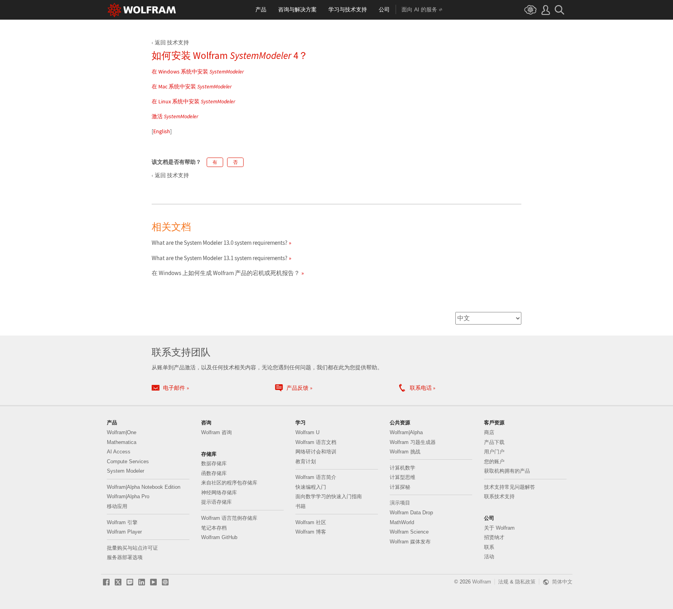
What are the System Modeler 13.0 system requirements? (219, 242)
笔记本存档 (214, 528)
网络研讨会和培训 (315, 452)
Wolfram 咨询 (216, 432)
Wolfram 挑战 (405, 452)
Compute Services (128, 461)
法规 (503, 582)
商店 (489, 432)
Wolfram (481, 582)
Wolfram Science (409, 532)
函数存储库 (214, 473)
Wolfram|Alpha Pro (128, 496)
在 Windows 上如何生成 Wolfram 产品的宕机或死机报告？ (226, 273)
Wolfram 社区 (310, 522)
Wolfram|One (121, 432)
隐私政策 (525, 582)
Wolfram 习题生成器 (413, 442)
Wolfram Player (124, 532)
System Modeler (125, 471)
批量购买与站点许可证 (132, 548)
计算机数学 (402, 468)
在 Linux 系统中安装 (193, 101)
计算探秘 (400, 487)
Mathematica (121, 442)
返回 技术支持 (172, 42)
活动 (489, 556)
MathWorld (402, 522)
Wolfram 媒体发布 (410, 542)
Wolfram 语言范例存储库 (229, 518)
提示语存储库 (216, 502)
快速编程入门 (310, 487)
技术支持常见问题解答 (509, 487)
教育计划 (305, 461)
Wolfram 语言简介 (315, 477)
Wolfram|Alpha (406, 432)
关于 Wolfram (499, 528)
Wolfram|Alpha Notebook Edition (143, 487)
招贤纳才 (494, 537)
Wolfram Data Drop (411, 512)
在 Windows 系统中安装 (198, 71)
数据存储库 (214, 463)
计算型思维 (402, 477)
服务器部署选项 (125, 557)
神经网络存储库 (219, 492)
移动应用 (117, 506)
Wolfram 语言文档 (315, 442)
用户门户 (494, 452)
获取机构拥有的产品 (507, 471)
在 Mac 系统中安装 (192, 86)
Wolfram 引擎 (122, 522)
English (161, 131)
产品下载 (494, 442)
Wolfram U (307, 432)
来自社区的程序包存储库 (229, 483)
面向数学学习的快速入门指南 (328, 496)
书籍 (300, 506)
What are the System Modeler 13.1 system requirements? (219, 258)
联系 (489, 547)
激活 (175, 116)
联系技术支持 (499, 496)
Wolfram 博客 (310, 532)
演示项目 (400, 503)
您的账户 (494, 461)
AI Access (118, 452)
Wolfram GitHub (219, 537)
